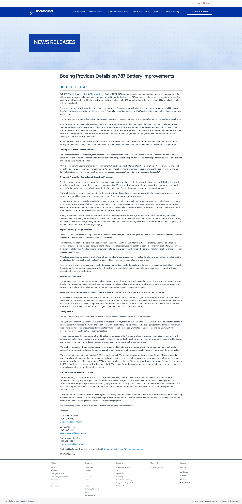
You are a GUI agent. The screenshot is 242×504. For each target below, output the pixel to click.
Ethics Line (120, 474)
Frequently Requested (124, 483)
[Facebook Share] (66, 87)
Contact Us (120, 486)
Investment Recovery (124, 480)
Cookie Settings (233, 501)
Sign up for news (199, 11)
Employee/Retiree (57, 474)
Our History (55, 486)
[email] (62, 87)
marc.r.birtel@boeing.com (71, 422)
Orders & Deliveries (140, 12)
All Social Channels (156, 468)
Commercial (89, 468)
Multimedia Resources (117, 12)
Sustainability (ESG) (92, 489)
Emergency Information (59, 477)
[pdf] (88, 87)
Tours (118, 471)
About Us (157, 12)
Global (87, 486)
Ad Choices (223, 501)
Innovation (88, 483)
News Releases (78, 11)
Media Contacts (96, 11)
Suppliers (54, 483)
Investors (54, 471)
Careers (87, 492)
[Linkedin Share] (71, 87)
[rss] (84, 87)
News (53, 468)
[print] (80, 87)
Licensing (119, 477)
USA (208, 3)
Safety (87, 480)
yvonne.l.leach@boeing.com (72, 444)
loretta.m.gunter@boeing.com (73, 433)
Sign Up (183, 468)
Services (88, 477)
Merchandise (55, 480)
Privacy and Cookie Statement (209, 501)
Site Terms (195, 501)
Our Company (90, 495)
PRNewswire (96, 94)
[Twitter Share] (75, 87)
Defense (88, 471)
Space (87, 474)
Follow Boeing (172, 11)
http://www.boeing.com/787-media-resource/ (122, 449)
